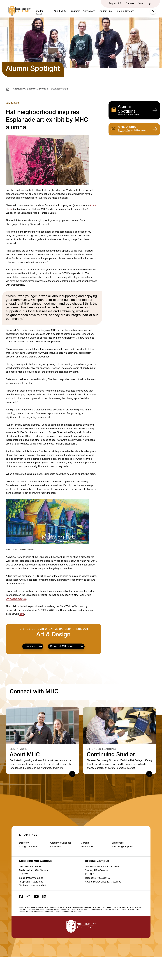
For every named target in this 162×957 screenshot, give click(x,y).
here (21, 614)
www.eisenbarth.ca (16, 599)
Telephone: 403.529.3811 (32, 882)
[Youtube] (36, 896)
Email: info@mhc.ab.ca (31, 878)
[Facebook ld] (21, 896)
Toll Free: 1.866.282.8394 (32, 886)
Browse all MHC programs (64, 646)
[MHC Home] (19, 10)
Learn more (31, 646)
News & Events (37, 89)
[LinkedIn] (44, 896)
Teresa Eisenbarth (59, 89)
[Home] (7, 89)
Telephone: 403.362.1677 (98, 878)
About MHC (19, 89)
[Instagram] (28, 896)
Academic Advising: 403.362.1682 (103, 882)
